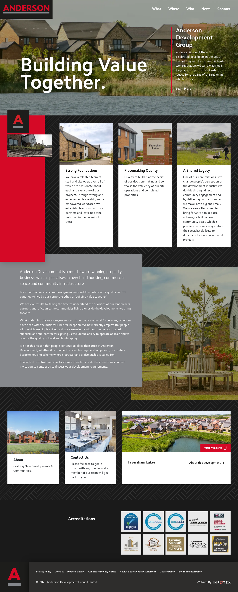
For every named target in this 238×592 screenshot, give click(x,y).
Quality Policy (167, 572)
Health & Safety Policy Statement (138, 572)
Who (190, 9)
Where (173, 9)
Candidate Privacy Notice (102, 572)
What (156, 9)
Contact (223, 9)
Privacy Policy (43, 572)
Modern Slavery (76, 572)
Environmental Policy (190, 572)
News (205, 9)
